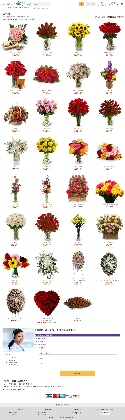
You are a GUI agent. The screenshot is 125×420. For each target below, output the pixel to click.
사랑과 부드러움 (78, 90)
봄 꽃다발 (109, 90)
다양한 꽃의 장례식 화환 (78, 280)
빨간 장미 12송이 (47, 52)
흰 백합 (15, 166)
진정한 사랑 (109, 128)
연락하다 (113, 3)
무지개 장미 (78, 166)
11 (50, 92)
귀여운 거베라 (15, 280)
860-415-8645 (113, 5)
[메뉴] (3, 4)
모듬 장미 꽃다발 (109, 166)
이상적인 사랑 (78, 128)
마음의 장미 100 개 (47, 319)
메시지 (41, 363)
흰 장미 (15, 242)
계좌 (102, 3)
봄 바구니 (16, 128)
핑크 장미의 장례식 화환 (15, 319)
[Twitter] (76, 413)
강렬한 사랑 (46, 242)
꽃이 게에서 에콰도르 (62, 405)
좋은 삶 (78, 319)
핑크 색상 (16, 204)
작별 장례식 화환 (47, 280)
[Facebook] (73, 413)
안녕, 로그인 (102, 5)
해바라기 (78, 52)
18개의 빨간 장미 (109, 52)
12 (19, 54)
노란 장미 (47, 166)
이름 (41, 348)
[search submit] (81, 4)
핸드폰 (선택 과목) (44, 353)
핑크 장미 (47, 128)
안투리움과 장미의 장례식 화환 (109, 280)
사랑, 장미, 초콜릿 (15, 90)
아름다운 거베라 (47, 204)
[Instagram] (80, 413)
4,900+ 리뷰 (24, 16)
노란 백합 (78, 242)
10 (81, 54)
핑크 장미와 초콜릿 (15, 52)
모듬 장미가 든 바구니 (109, 242)
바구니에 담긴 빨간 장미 (78, 204)
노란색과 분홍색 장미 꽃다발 (109, 204)
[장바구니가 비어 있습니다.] (120, 4)
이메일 (41, 358)
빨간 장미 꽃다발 (47, 90)
